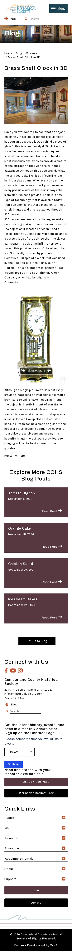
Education (11, 848)
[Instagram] (20, 670)
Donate (36, 902)
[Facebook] (6, 670)
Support (10, 879)
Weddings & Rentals (19, 858)
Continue (13, 764)
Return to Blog (37, 641)
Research (11, 838)
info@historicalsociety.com (23, 693)
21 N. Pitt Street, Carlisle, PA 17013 (28, 689)
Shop (12, 18)
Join (36, 890)
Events (9, 817)
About (8, 868)
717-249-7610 (14, 697)
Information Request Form (35, 793)
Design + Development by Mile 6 (36, 945)
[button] (58, 8)
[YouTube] (13, 670)
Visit (7, 828)
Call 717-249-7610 (36, 782)
